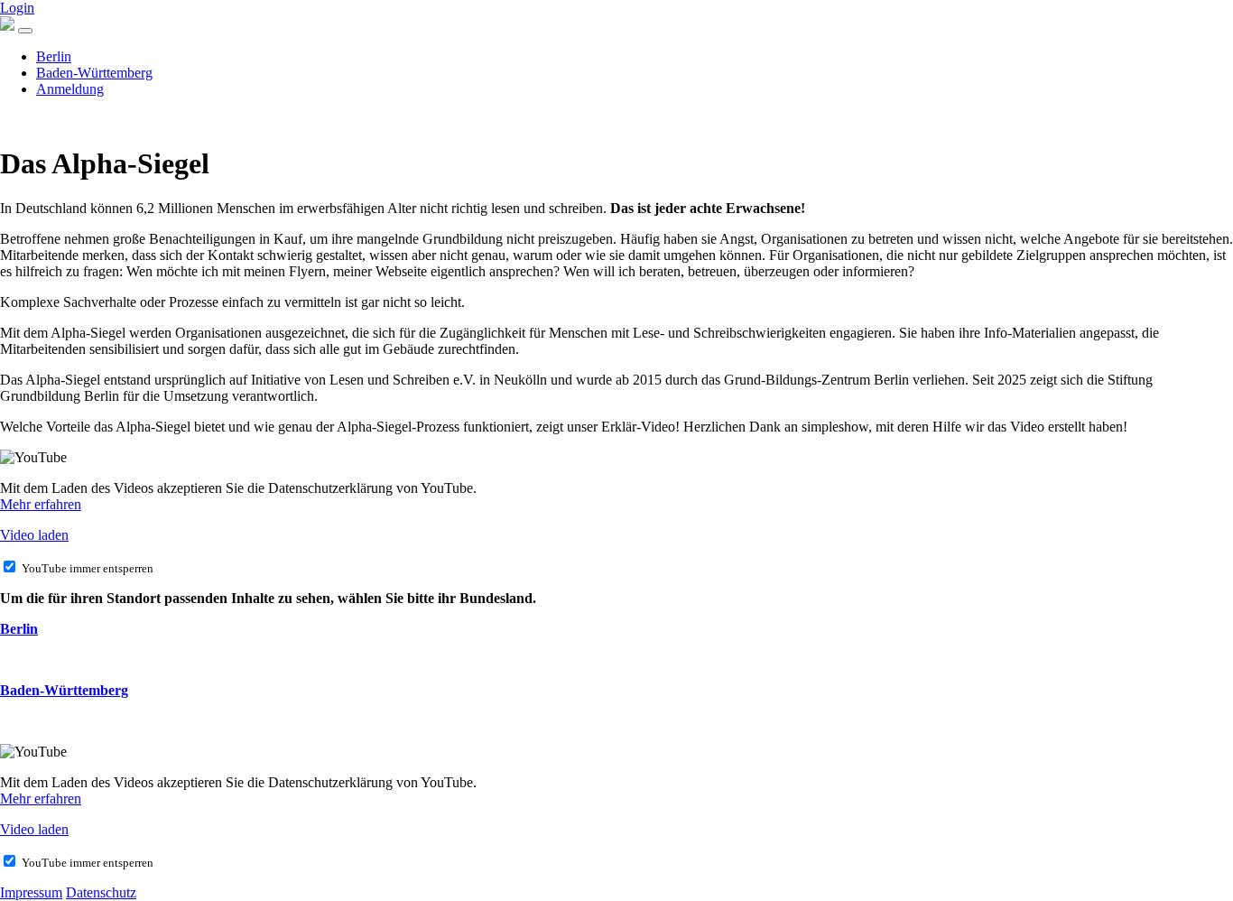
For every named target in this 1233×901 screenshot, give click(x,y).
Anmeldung (70, 89)
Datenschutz (101, 892)
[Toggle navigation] (25, 30)
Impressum (31, 892)
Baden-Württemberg (94, 72)
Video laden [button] (34, 535)
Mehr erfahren (40, 504)
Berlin (53, 56)
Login (17, 7)
